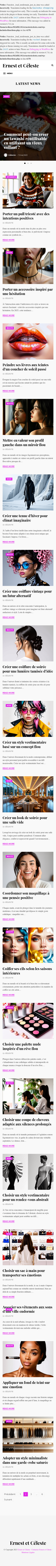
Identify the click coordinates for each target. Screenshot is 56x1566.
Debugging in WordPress (40, 49)
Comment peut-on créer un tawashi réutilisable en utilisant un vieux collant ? (26, 141)
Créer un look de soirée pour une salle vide (25, 819)
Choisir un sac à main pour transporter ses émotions (24, 1272)
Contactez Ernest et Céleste (41, 1549)
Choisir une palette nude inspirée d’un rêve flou (22, 1046)
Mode (6, 96)
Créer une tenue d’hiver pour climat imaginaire (25, 517)
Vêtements (11, 177)
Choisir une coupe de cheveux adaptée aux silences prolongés (27, 1121)
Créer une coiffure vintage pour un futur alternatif (27, 593)
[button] (8, 73)
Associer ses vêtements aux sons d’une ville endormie (27, 1309)
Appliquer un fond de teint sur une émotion (26, 1384)
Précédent (9, 1494)
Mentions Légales (28, 1552)
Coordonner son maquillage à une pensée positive (26, 895)
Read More (8, 240)
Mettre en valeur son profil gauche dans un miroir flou (24, 442)
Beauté (10, 328)
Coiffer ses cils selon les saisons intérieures (27, 970)
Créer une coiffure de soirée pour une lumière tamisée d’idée (28, 668)
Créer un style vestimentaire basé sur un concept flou (24, 744)
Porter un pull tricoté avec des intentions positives (26, 216)
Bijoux (9, 252)
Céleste (12, 155)
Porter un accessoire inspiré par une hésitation (28, 291)
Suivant (8, 1499)
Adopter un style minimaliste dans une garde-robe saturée (25, 1460)
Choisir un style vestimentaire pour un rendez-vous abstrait (26, 1197)
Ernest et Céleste (21, 65)
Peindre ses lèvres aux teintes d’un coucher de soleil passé (26, 367)
